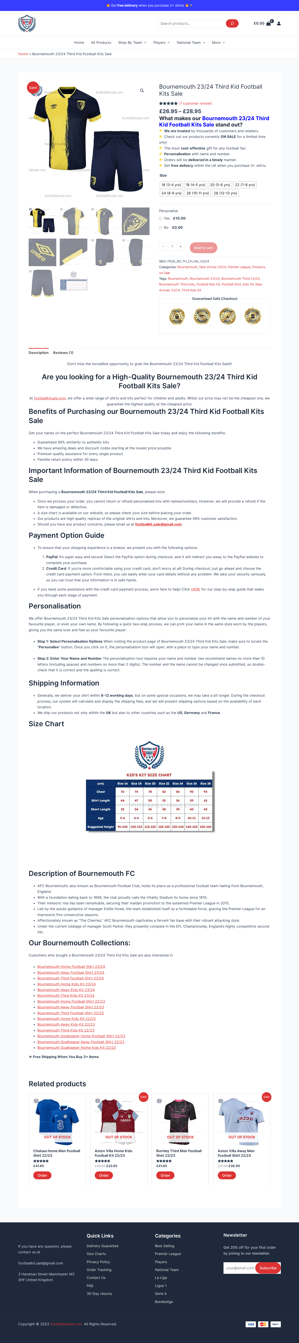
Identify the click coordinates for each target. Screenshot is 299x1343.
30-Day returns (99, 1293)
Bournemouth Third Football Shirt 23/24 (70, 978)
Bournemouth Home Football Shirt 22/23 (71, 1001)
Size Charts (96, 1254)
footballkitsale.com (50, 398)
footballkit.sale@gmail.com (40, 1263)
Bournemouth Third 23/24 (240, 278)
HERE (195, 589)
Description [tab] (39, 352)
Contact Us (96, 1277)
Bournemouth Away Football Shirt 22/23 (70, 1007)
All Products (101, 42)
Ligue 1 (161, 1285)
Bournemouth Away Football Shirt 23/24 (70, 972)
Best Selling (164, 1246)
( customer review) (195, 103)
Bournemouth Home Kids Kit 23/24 (66, 984)
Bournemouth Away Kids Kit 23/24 (66, 990)
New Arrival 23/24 (212, 267)
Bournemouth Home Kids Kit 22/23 (66, 1018)
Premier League (239, 267)
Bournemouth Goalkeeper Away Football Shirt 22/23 (80, 1042)
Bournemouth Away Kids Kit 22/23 (66, 1024)
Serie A (161, 1293)
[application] (144, 42)
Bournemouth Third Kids (177, 284)
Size (163, 175)
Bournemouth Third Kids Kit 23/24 (65, 995)
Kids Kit (248, 284)
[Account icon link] (279, 23)
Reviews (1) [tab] (63, 352)
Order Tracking (99, 1269)
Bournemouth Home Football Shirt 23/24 (71, 966)
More (216, 42)
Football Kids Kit (208, 284)
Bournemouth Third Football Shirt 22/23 (70, 1013)
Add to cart (203, 248)
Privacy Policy (98, 1262)
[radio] (171, 184)
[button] (142, 91)
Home (79, 42)
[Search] (232, 23)
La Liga (161, 1277)
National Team (189, 42)
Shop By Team (130, 42)
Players (159, 42)
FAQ (90, 1285)
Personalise (168, 211)
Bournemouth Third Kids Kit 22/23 (65, 1030)
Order (42, 1175)
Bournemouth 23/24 (205, 278)
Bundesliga (164, 1301)
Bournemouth (187, 267)
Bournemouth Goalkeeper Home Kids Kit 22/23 (76, 1047)
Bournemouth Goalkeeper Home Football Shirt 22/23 (81, 1036)
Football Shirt (231, 284)
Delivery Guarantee (102, 1246)
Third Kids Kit (191, 290)
